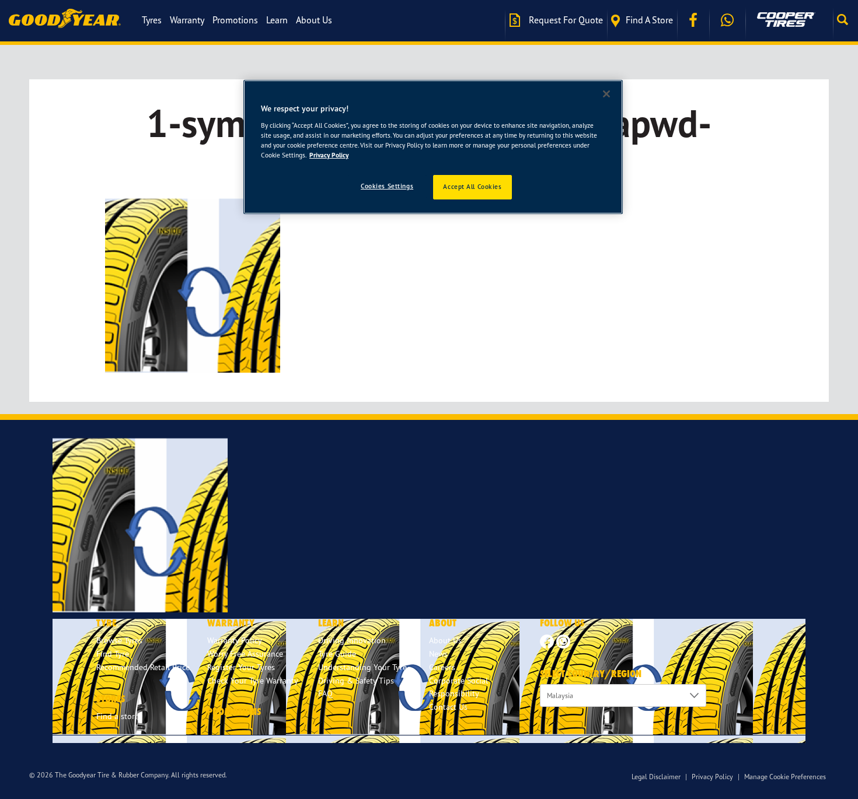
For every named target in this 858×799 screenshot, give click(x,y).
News (438, 653)
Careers (442, 667)
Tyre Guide (337, 653)
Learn (277, 20)
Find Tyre (112, 653)
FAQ (325, 693)
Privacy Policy (712, 776)
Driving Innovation (352, 640)
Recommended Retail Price (143, 667)
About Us (314, 20)
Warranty (187, 20)
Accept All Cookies (472, 187)
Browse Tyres (119, 640)
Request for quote (564, 20)
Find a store (649, 20)
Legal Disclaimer (656, 776)
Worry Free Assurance (245, 653)
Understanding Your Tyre (362, 667)
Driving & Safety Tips (356, 680)
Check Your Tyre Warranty (252, 680)
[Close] (606, 94)
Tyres (152, 20)
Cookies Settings (387, 186)
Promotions (235, 20)
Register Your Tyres (241, 667)
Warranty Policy (234, 640)
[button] (845, 20)
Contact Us (448, 707)
